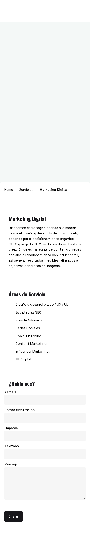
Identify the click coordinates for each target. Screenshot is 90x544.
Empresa (11, 428)
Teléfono (11, 446)
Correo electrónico (19, 410)
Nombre (10, 392)
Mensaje (11, 464)
